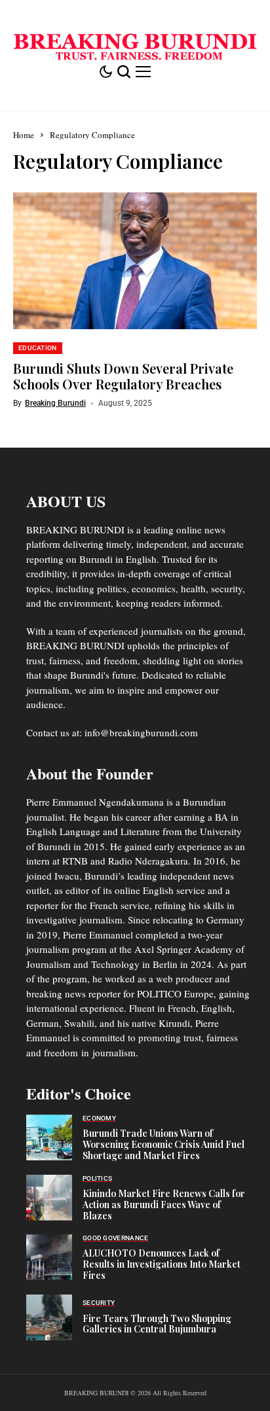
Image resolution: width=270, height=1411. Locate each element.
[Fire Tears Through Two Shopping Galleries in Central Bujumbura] (49, 1317)
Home (23, 135)
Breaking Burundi (55, 403)
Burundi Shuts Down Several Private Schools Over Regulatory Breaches (123, 376)
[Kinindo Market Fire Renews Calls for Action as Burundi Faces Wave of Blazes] (49, 1198)
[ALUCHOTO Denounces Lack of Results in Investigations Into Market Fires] (49, 1257)
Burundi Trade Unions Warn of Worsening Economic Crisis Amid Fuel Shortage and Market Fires (163, 1144)
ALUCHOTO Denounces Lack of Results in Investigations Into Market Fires (162, 1264)
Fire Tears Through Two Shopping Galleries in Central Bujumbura (157, 1324)
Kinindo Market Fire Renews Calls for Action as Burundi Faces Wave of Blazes (164, 1204)
